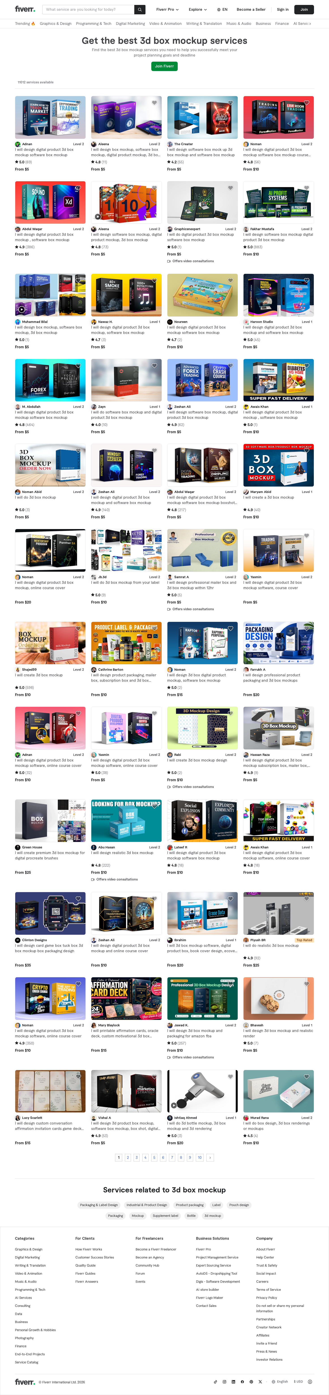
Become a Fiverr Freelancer (156, 1249)
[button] (168, 9)
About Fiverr (265, 1249)
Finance (282, 24)
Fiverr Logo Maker (209, 1298)
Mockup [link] (138, 1216)
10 (200, 1157)
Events (140, 1281)
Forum (140, 1273)
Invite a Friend (266, 1343)
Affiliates (262, 1335)
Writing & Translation (204, 24)
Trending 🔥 (25, 24)
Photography (24, 1338)
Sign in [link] (283, 9)
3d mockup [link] (213, 1216)
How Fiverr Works (88, 1249)
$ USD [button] (298, 1381)
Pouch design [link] (239, 1205)
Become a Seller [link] (251, 9)
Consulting (22, 1306)
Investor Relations (269, 1359)
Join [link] (304, 9)
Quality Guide (85, 1265)
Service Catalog (26, 1362)
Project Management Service (217, 1257)
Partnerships (265, 1319)
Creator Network (269, 1327)
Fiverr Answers (86, 1281)
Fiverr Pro (203, 1249)
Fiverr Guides (85, 1273)
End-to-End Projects (30, 1354)
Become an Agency (150, 1257)
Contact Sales (206, 1306)
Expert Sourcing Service (213, 1265)
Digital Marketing (130, 24)
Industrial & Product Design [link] (147, 1205)
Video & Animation (165, 24)
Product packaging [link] (189, 1205)
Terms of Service (268, 1289)
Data (18, 1314)
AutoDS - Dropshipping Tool (216, 1273)
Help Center (265, 1257)
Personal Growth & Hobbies (35, 1330)
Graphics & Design (56, 24)
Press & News (266, 1351)
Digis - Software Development (218, 1281)
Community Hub (147, 1265)
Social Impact (266, 1273)
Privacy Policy (266, 1298)
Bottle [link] (191, 1216)
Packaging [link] (115, 1216)
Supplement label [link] (165, 1216)
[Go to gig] (50, 117)
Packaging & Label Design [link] (99, 1205)
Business (263, 24)
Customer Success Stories (94, 1257)
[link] (216, 1382)
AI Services (23, 1298)
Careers (262, 1281)
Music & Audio (238, 24)
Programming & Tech (93, 24)
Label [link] (216, 1205)
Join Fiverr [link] (164, 66)
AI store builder (207, 1289)
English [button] (282, 1381)
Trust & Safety (266, 1265)
